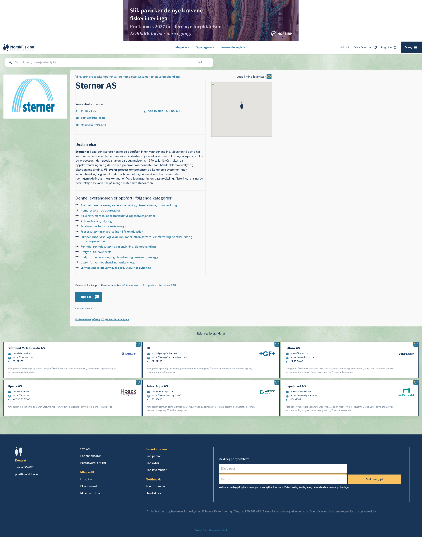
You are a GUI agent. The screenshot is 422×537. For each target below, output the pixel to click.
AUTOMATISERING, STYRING (96, 221)
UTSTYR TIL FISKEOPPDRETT (95, 252)
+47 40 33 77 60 (21, 399)
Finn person (154, 456)
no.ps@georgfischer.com (165, 353)
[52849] (138, 382)
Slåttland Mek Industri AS (26, 348)
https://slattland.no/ (23, 357)
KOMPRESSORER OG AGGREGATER (100, 210)
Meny (408, 47)
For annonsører (90, 456)
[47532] (415, 382)
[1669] (269, 76)
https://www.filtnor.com (302, 357)
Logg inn (386, 47)
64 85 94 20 (88, 111)
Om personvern (83, 308)
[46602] (276, 344)
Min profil (87, 472)
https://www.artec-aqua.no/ (166, 395)
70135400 (157, 399)
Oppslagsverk (205, 47)
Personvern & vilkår (93, 463)
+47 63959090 (24, 467)
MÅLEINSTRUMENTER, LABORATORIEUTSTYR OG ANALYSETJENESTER (117, 216)
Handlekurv (153, 493)
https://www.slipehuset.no (304, 395)
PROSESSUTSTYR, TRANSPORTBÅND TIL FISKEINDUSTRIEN (111, 231)
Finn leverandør (156, 470)
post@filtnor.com (299, 353)
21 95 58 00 (296, 361)
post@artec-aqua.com (163, 391)
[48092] (415, 344)
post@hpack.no (21, 391)
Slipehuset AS (296, 386)
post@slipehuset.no (300, 391)
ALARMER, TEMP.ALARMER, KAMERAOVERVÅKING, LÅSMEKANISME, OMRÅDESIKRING (128, 205)
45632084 (295, 399)
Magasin (181, 47)
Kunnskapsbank (156, 449)
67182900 (157, 361)
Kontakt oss (132, 285)
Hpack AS (15, 386)
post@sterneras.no (93, 118)
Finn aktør (152, 463)
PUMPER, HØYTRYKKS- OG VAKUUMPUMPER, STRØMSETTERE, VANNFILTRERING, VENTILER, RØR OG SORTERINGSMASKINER (136, 239)
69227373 (18, 361)
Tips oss (86, 297)
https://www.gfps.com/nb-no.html (169, 357)
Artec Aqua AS (157, 386)
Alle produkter (155, 486)
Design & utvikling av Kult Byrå (211, 530)
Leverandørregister (234, 47)
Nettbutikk (153, 479)
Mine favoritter (363, 47)
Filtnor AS (293, 348)
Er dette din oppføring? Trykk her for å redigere (102, 319)
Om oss (85, 449)
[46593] (276, 382)
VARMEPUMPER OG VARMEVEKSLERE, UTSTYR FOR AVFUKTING (115, 268)
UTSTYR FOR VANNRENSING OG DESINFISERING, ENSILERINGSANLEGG (119, 257)
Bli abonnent (88, 486)
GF (149, 348)
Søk (342, 47)
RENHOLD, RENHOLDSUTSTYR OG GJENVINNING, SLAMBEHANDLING (118, 246)
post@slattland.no (22, 353)
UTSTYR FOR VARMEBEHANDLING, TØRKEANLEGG (108, 262)
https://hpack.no (21, 395)
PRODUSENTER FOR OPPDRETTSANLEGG (103, 226)
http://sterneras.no (93, 124)
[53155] (138, 344)
